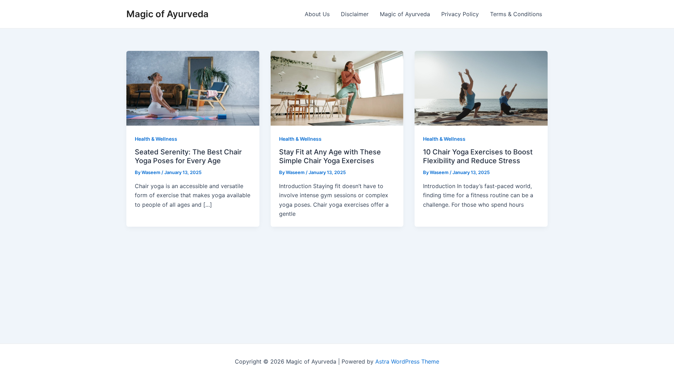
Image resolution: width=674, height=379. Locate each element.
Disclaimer (355, 14)
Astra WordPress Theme (407, 361)
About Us (317, 14)
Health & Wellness (156, 139)
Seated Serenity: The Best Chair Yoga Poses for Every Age (188, 156)
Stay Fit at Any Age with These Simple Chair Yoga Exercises (330, 156)
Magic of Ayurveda (167, 13)
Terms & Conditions (516, 14)
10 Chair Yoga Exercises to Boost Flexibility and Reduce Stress (478, 156)
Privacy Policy (460, 14)
